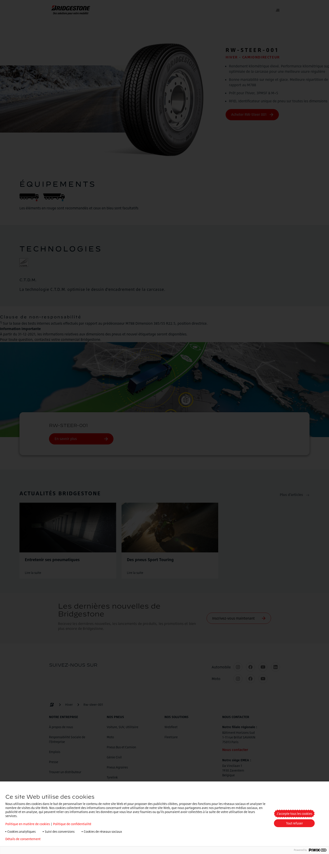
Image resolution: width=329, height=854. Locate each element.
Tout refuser (294, 823)
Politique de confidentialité (72, 824)
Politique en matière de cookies (27, 824)
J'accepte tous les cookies (294, 813)
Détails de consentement (23, 839)
